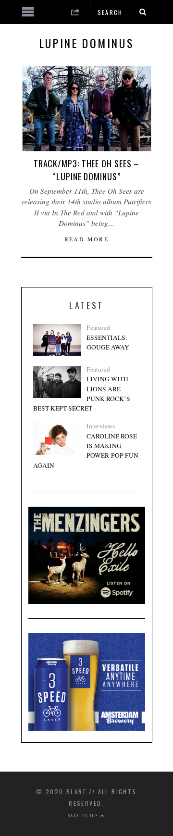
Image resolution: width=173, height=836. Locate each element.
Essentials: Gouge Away (107, 342)
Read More (86, 239)
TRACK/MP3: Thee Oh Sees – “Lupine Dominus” (87, 170)
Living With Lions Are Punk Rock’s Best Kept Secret (81, 393)
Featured (98, 327)
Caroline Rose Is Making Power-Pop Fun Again (85, 451)
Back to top (84, 815)
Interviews (100, 426)
